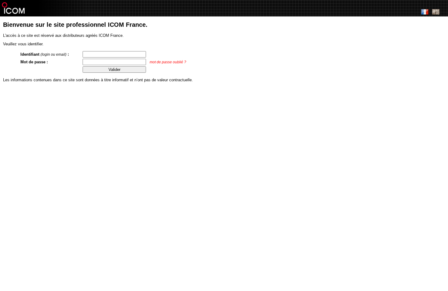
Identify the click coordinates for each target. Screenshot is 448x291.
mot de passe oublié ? (168, 62)
